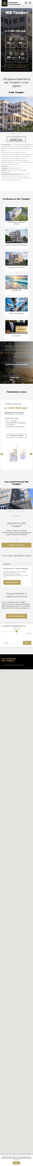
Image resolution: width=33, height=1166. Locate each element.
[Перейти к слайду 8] (19, 511)
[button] (16, 67)
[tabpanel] (16, 576)
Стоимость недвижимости (13, 626)
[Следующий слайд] (32, 499)
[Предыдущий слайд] (1, 499)
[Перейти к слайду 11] (23, 511)
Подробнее (16, 1159)
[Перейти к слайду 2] (10, 511)
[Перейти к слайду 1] (9, 511)
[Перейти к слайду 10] (22, 511)
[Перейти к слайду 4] (13, 511)
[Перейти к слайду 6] (16, 511)
